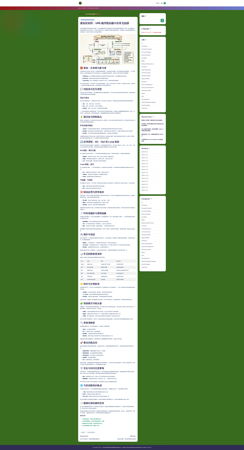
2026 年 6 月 (145, 157)
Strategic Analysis (146, 90)
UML (143, 96)
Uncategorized (145, 99)
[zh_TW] (100, 14)
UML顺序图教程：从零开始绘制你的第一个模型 (93, 421)
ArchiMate (144, 58)
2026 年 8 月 (145, 152)
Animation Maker (146, 55)
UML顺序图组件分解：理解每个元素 (91, 425)
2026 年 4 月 (145, 163)
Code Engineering (146, 69)
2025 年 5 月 (145, 184)
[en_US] (86, 14)
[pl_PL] (95, 14)
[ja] (93, 14)
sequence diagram (91, 432)
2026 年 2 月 (145, 169)
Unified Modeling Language (87, 19)
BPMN (143, 61)
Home (79, 8)
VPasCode (144, 108)
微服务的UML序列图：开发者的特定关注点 (92, 423)
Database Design (146, 75)
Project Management (147, 84)
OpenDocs (144, 81)
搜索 (143, 16)
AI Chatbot (144, 46)
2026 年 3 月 (145, 166)
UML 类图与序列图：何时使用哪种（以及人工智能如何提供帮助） (153, 129)
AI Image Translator (147, 49)
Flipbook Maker (145, 78)
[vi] (99, 14)
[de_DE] (85, 14)
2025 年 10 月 (145, 178)
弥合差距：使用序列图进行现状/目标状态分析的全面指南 (153, 124)
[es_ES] (88, 14)
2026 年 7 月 (145, 155)
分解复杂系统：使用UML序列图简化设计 (92, 419)
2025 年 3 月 (145, 190)
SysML (143, 93)
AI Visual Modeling (146, 52)
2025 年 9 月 (145, 181)
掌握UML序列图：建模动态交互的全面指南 (152, 120)
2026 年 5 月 (145, 160)
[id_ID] (92, 14)
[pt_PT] (96, 14)
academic (83, 432)
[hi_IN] (91, 14)
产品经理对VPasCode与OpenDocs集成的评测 (152, 140)
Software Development (148, 87)
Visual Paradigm (146, 105)
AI (142, 43)
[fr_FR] (89, 14)
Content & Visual (146, 72)
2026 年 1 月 (145, 172)
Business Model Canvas (148, 64)
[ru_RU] (97, 14)
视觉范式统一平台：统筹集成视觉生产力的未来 (152, 135)
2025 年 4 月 (145, 187)
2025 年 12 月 (145, 175)
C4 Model (144, 67)
